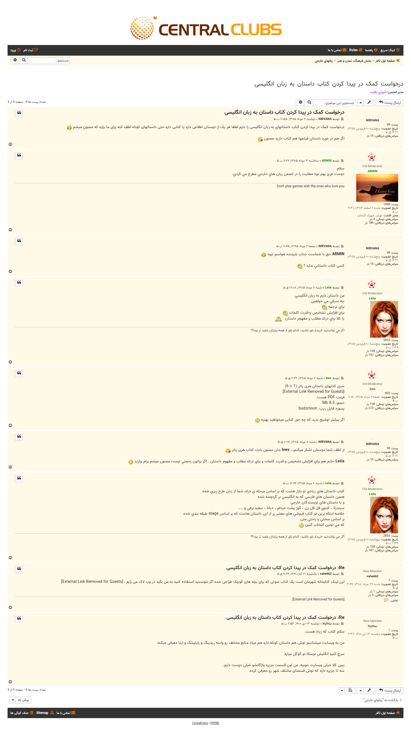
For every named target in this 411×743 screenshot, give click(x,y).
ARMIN (327, 160)
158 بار (370, 351)
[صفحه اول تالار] (205, 27)
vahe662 (326, 574)
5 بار (371, 595)
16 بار (370, 136)
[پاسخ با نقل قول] (19, 113)
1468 (386, 204)
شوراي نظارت (378, 92)
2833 (386, 340)
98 (388, 125)
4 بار (372, 219)
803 (387, 393)
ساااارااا (327, 624)
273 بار (369, 408)
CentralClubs (200, 723)
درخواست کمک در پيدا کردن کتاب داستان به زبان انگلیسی (328, 84)
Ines (329, 378)
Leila (328, 287)
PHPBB (214, 723)
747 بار (369, 355)
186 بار (369, 223)
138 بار (370, 404)
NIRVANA (325, 119)
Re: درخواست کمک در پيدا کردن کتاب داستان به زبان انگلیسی (285, 568)
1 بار (372, 591)
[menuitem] (372, 50)
